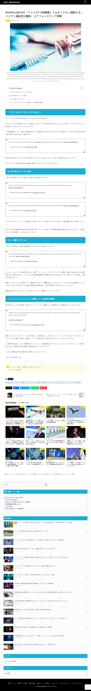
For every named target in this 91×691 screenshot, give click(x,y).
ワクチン (18, 382)
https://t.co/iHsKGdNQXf (16, 187)
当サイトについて (65, 683)
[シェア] (16, 388)
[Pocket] (43, 388)
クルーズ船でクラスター (17, 99)
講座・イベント (12, 683)
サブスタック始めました (11, 499)
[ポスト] (9, 388)
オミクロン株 (59, 382)
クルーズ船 (36, 382)
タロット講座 (8, 506)
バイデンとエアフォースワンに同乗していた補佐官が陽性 (26, 102)
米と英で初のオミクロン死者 (18, 95)
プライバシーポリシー (77, 683)
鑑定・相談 (32, 683)
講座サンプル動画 (22, 683)
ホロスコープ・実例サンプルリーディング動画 (17, 502)
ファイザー (51, 382)
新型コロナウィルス (27, 382)
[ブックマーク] (25, 388)
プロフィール (55, 683)
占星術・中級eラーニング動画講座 (14, 508)
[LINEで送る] (34, 388)
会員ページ (40, 683)
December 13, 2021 (39, 192)
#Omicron (38, 142)
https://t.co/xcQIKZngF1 (16, 320)
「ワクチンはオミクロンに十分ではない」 (22, 92)
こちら (19, 369)
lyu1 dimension (12, 2)
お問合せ (47, 683)
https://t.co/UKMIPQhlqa (71, 142)
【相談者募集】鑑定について (12, 504)
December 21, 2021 (31, 210)
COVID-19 (44, 382)
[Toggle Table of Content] (81, 88)
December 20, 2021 (31, 147)
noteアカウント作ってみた (14, 497)
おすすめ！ (11, 382)
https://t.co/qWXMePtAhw (71, 205)
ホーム (8, 474)
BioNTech (77, 382)
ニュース (8, 20)
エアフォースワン (69, 382)
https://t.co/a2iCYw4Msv (23, 256)
